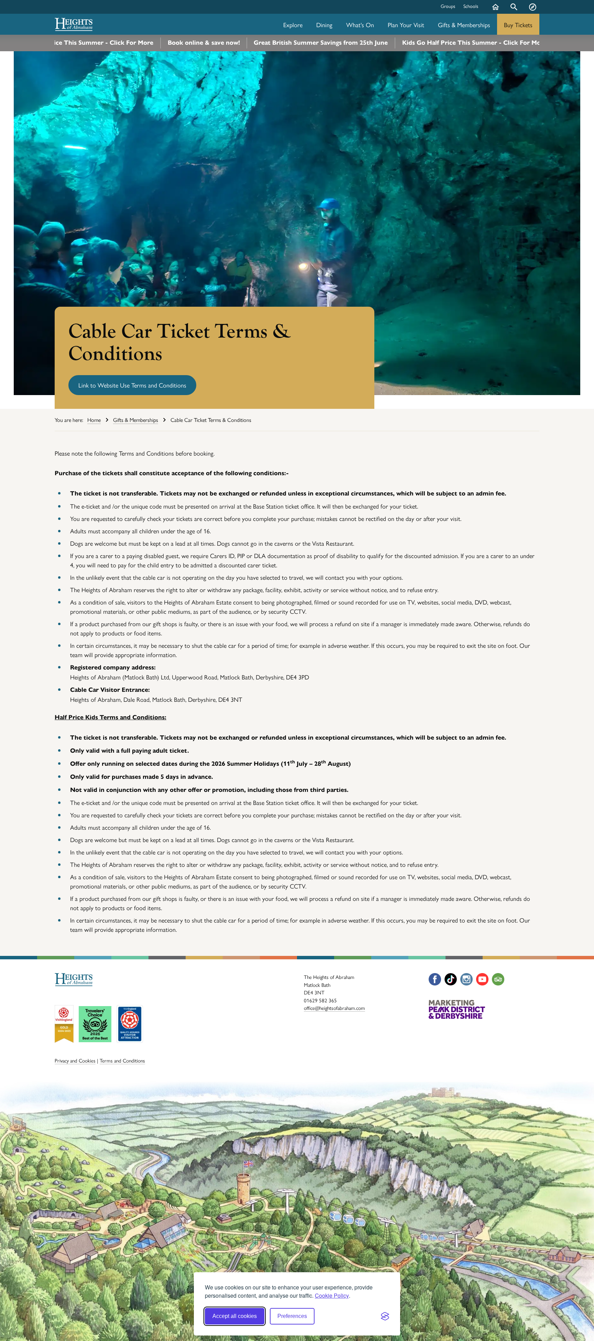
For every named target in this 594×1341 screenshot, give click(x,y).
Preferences (292, 1316)
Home (94, 420)
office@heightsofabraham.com (334, 1007)
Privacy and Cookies (75, 1060)
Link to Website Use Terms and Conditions (132, 385)
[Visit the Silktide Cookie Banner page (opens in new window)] (385, 1316)
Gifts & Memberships (464, 24)
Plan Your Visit (406, 24)
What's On (360, 24)
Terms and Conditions (122, 1060)
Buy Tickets (518, 24)
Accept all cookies (234, 1316)
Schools (470, 5)
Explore (292, 24)
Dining (324, 24)
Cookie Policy (332, 1295)
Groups (448, 5)
